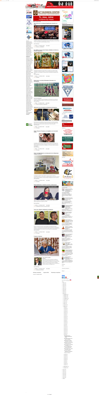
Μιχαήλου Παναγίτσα (29, 80)
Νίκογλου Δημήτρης (29, 85)
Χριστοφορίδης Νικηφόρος (28, 114)
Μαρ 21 (65, 320)
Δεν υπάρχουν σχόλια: (42, 45)
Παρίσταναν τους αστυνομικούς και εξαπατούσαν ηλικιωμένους (45, 107)
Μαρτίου (65, 306)
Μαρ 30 (65, 308)
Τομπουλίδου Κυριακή (29, 105)
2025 (63, 284)
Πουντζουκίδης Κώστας (29, 92)
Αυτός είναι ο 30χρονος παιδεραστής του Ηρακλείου (43, 209)
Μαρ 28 (65, 311)
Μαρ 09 (65, 354)
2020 (63, 290)
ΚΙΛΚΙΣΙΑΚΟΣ (41, 104)
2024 (63, 285)
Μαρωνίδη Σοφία (28, 73)
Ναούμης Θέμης (28, 84)
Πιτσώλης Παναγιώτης (29, 91)
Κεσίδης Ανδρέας (28, 65)
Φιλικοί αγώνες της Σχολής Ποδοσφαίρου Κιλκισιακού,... (68, 341)
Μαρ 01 (65, 364)
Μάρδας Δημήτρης (28, 71)
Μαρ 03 (65, 362)
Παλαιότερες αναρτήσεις (55, 272)
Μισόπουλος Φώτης (29, 79)
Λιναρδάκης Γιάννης (29, 68)
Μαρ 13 (65, 330)
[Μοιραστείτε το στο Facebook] (48, 45)
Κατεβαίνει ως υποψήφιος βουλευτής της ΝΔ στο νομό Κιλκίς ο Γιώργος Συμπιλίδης (69, 227)
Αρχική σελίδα (46, 272)
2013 (63, 374)
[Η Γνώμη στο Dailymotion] (66, 280)
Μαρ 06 (65, 358)
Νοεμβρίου (65, 295)
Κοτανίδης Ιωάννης (28, 67)
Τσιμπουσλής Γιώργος (29, 109)
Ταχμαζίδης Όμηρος (29, 102)
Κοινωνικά (45, 206)
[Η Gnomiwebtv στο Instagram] (70, 280)
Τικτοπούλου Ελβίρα (29, 104)
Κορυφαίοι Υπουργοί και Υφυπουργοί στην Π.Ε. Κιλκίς (68, 213)
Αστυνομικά (37, 181)
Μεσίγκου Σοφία (28, 78)
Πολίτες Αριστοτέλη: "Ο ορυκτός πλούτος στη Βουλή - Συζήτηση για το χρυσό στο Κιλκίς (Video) (69, 220)
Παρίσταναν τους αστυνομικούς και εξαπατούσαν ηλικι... (68, 343)
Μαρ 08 (65, 355)
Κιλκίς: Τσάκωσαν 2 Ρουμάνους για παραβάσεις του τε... (68, 345)
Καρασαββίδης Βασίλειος (29, 60)
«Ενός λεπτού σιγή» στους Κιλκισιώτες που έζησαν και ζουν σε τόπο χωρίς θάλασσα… (69, 199)
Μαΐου (64, 303)
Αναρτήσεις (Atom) (39, 274)
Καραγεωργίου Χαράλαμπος (28, 56)
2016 (63, 370)
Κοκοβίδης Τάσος (28, 66)
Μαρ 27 (65, 312)
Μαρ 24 (65, 316)
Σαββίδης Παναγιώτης (29, 96)
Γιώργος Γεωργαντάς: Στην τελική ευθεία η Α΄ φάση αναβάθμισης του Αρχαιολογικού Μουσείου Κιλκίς (68, 235)
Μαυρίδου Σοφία (28, 74)
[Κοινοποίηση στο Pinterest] (49, 45)
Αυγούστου (65, 299)
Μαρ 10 (65, 334)
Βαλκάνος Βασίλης (28, 46)
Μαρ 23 (65, 317)
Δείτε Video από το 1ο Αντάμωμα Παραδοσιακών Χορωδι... (68, 336)
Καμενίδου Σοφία (28, 53)
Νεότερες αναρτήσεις (37, 272)
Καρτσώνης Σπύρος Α (29, 61)
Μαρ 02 (65, 363)
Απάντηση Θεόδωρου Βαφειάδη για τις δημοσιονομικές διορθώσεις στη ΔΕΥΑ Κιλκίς (69, 258)
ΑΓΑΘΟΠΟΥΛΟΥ (38, 206)
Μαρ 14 (65, 329)
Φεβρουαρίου (65, 366)
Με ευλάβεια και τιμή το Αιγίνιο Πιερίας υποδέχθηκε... (68, 339)
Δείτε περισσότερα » (36, 43)
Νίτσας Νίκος (28, 86)
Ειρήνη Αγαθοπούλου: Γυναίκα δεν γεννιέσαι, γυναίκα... (68, 349)
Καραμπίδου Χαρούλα (29, 59)
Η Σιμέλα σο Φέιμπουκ (38, 236)
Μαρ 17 (65, 325)
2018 (63, 293)
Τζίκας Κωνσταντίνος (29, 112)
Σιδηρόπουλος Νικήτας (29, 97)
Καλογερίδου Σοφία (28, 52)
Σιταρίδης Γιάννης (28, 99)
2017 (63, 369)
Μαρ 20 (65, 321)
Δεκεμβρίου (65, 294)
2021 (63, 289)
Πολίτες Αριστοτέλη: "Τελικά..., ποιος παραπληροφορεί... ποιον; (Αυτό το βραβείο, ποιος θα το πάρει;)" (68, 244)
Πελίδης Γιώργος (28, 90)
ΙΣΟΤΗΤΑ (42, 206)
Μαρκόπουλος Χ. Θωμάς (29, 72)
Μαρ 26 (65, 313)
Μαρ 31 (65, 307)
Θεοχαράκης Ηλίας (28, 50)
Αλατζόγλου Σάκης (28, 44)
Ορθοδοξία (37, 77)
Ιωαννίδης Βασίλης (28, 51)
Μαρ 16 (65, 326)
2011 (63, 377)
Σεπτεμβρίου (65, 298)
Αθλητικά (37, 104)
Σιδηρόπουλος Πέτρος (29, 98)
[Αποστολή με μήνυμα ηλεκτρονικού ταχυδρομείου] (46, 45)
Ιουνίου (65, 302)
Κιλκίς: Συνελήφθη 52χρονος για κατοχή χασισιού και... (68, 347)
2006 (63, 378)
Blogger (50, 394)
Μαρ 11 (65, 333)
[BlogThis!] (46, 126)
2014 (63, 373)
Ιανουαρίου (65, 367)
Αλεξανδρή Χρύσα (28, 45)
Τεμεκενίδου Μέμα (28, 103)
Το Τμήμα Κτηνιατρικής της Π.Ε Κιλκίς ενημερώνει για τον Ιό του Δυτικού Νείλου (68, 251)
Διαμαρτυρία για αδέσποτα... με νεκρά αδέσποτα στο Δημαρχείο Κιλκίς (69, 206)
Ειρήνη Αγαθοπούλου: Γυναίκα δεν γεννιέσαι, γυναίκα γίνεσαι (45, 184)
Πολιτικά (48, 206)
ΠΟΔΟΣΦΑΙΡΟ (45, 104)
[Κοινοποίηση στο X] (47, 45)
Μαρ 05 (65, 359)
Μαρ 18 (65, 324)
